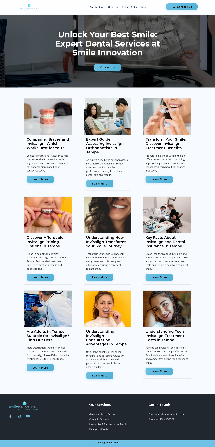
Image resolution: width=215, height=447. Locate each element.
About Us (113, 7)
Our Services (96, 7)
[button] (107, 67)
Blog (143, 7)
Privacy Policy (129, 7)
